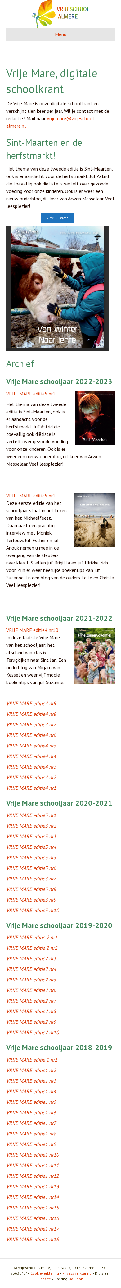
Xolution (76, 1279)
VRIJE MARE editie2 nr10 (32, 1032)
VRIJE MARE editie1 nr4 (31, 1091)
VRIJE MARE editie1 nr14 (32, 1197)
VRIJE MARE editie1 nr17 (32, 1229)
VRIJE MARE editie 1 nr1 (31, 1060)
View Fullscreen (57, 218)
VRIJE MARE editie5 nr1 (31, 394)
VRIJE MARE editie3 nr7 (31, 878)
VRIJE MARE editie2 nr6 (31, 990)
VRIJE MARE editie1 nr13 (32, 1186)
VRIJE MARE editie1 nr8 (31, 1133)
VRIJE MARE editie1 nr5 (31, 1102)
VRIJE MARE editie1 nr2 (31, 1070)
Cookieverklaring (44, 1273)
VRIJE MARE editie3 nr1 (31, 815)
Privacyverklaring (77, 1273)
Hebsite (44, 1279)
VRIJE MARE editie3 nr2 (31, 826)
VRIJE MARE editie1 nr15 (32, 1207)
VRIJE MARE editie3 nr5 (31, 857)
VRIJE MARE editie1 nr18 (32, 1239)
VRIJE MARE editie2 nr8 (31, 1011)
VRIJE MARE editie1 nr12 (32, 1176)
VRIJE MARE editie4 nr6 (31, 735)
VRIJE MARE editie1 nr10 (32, 1155)
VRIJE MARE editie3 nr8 (31, 889)
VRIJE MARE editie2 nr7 (31, 1001)
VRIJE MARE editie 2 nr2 (31, 948)
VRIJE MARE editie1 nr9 (31, 1144)
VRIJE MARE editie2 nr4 (31, 969)
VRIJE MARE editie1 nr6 (31, 1112)
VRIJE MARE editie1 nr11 (32, 1165)
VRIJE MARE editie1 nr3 (31, 1081)
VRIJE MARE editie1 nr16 (32, 1218)
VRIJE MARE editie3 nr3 (31, 836)
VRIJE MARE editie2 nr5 (31, 979)
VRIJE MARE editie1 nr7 (31, 1123)
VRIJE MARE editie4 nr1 (31, 788)
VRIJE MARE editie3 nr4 (31, 847)
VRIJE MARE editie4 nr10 (32, 630)
